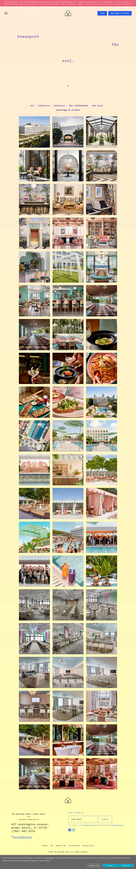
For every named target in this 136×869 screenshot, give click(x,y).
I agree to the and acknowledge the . (98, 825)
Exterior (43, 106)
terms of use (61, 845)
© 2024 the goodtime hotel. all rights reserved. (68, 852)
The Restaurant (78, 106)
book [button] (102, 13)
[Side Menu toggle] (6, 13)
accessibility (74, 845)
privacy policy (88, 845)
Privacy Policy (118, 825)
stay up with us (76, 813)
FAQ (51, 845)
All (32, 106)
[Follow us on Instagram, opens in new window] (73, 830)
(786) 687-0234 (23, 831)
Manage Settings (94, 865)
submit (105, 819)
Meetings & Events (68, 110)
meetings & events (120, 13)
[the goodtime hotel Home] (68, 802)
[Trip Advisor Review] (21, 837)
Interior (59, 106)
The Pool (97, 106)
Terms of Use (89, 825)
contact (45, 845)
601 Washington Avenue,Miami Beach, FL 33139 (30, 826)
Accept (110, 865)
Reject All (126, 865)
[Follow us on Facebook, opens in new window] (70, 830)
